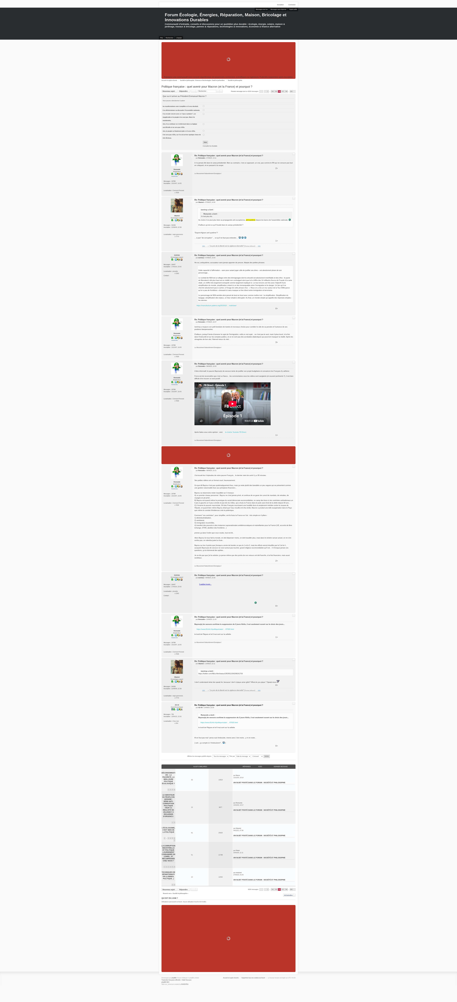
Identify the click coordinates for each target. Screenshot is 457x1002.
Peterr (238, 850)
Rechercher (218, 91)
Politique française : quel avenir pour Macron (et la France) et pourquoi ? (206, 86)
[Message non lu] (195, 158)
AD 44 (177, 705)
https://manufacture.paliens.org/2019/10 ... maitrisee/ (216, 305)
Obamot (177, 216)
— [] (231, 246)
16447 (173, 264)
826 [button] (291, 91)
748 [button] (286, 91)
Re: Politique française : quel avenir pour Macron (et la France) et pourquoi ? (228, 156)
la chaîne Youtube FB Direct (235, 432)
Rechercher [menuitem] (169, 38)
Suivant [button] (294, 91)
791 (172, 714)
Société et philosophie (274, 783)
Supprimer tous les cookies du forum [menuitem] (253, 978)
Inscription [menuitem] (280, 5)
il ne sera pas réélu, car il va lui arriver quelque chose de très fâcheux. (182, 136)
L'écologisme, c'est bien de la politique (168, 830)
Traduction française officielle (170, 980)
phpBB (173, 978)
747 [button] (283, 91)
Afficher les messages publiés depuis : (199, 756)
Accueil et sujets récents (231, 978)
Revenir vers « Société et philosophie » (175, 893)
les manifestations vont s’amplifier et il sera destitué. (180, 106)
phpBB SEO (165, 982)
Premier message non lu (239, 91)
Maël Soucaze (186, 980)
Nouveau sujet (169, 91)
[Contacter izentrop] (171, 275)
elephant (239, 872)
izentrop (177, 255)
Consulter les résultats (210, 146)
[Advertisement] (228, 59)
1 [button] (267, 91)
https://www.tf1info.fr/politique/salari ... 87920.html (215, 629)
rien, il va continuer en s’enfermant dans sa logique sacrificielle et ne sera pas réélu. (180, 125)
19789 (173, 181)
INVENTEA (184, 984)
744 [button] (272, 91)
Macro (238, 775)
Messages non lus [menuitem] (262, 9)
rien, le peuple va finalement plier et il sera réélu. (179, 131)
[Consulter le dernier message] (241, 775)
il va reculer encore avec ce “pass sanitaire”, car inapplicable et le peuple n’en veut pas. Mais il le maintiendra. (179, 117)
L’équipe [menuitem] (179, 38)
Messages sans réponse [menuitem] (278, 9)
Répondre (183, 91)
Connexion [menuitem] (292, 5)
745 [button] (276, 91)
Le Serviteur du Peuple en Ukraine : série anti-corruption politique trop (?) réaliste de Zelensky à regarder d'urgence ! (168, 805)
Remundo (177, 169)
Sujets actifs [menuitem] (293, 9)
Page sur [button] (261, 91)
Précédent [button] (265, 91)
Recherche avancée (221, 91)
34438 (173, 225)
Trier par (232, 756)
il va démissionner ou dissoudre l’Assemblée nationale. (181, 110)
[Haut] (292, 193)
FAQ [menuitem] (161, 38)
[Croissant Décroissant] (257, 756)
